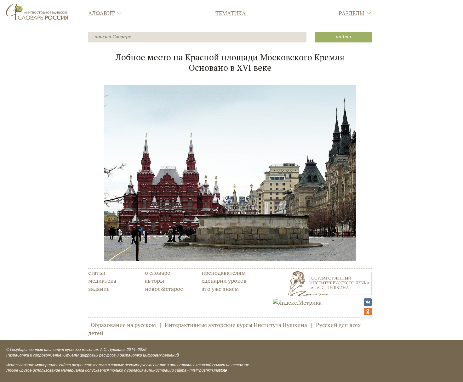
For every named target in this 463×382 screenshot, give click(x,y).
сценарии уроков (224, 280)
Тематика (230, 13)
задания (99, 288)
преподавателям (224, 272)
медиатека (102, 280)
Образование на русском (123, 325)
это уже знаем (220, 288)
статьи (97, 272)
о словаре (157, 272)
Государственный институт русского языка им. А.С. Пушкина (67, 349)
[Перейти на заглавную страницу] (37, 11)
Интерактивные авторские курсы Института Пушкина (236, 325)
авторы (154, 280)
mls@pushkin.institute (208, 370)
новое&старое (164, 288)
